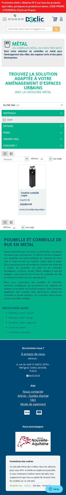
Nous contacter (33, 391)
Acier (10, 119)
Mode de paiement (33, 404)
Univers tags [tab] (11, 139)
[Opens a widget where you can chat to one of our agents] (54, 489)
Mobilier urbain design (21, 317)
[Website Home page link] (42, 19)
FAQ (33, 400)
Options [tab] (8, 126)
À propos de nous (33, 354)
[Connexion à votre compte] (61, 19)
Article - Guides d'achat (33, 395)
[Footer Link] (33, 450)
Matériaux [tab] (9, 113)
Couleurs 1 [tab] (10, 145)
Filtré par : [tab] (9, 105)
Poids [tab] (6, 132)
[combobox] (30, 29)
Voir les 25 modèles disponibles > (32, 209)
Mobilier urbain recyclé (21, 312)
